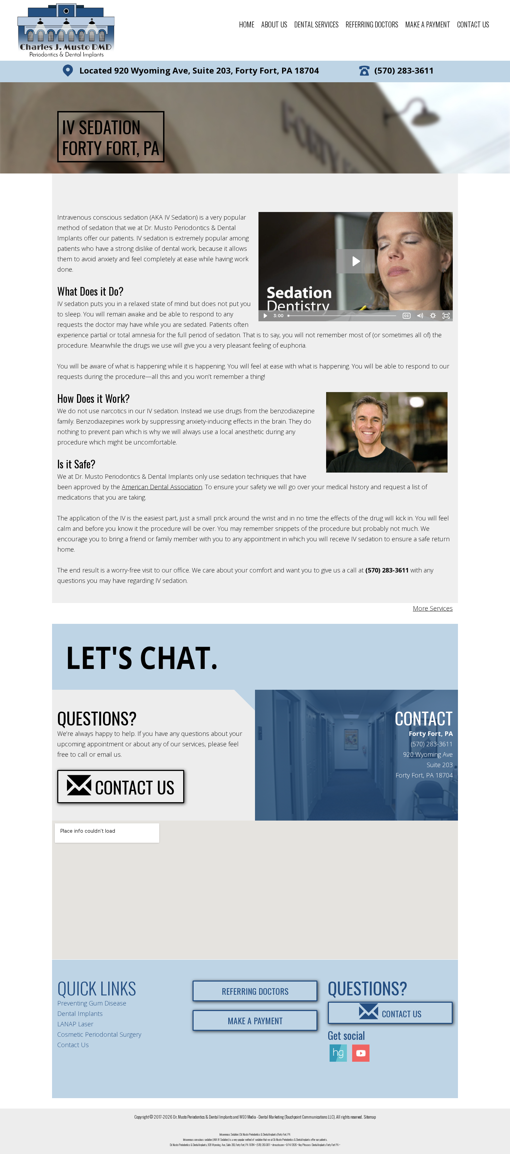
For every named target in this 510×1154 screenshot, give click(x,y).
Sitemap (370, 1117)
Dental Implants (80, 1013)
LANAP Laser (75, 1024)
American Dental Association (162, 487)
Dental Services (316, 24)
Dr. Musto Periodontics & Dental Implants (202, 1117)
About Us (274, 24)
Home (246, 24)
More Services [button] (433, 608)
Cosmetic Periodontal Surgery (99, 1034)
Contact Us (473, 24)
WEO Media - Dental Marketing (261, 1117)
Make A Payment (427, 24)
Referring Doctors (372, 24)
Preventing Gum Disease (91, 1003)
